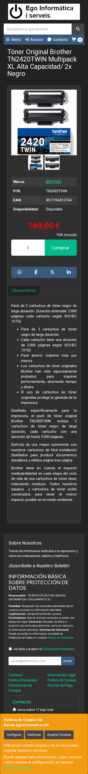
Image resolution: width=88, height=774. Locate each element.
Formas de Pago (60, 685)
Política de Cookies (19, 767)
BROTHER (54, 182)
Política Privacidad (23, 680)
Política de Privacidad (60, 637)
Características (23, 290)
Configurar (14, 735)
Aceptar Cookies (59, 735)
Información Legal (62, 675)
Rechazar (34, 735)
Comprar (61, 248)
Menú (15, 39)
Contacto (60, 39)
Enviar (68, 661)
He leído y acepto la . (44, 649)
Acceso (36, 39)
